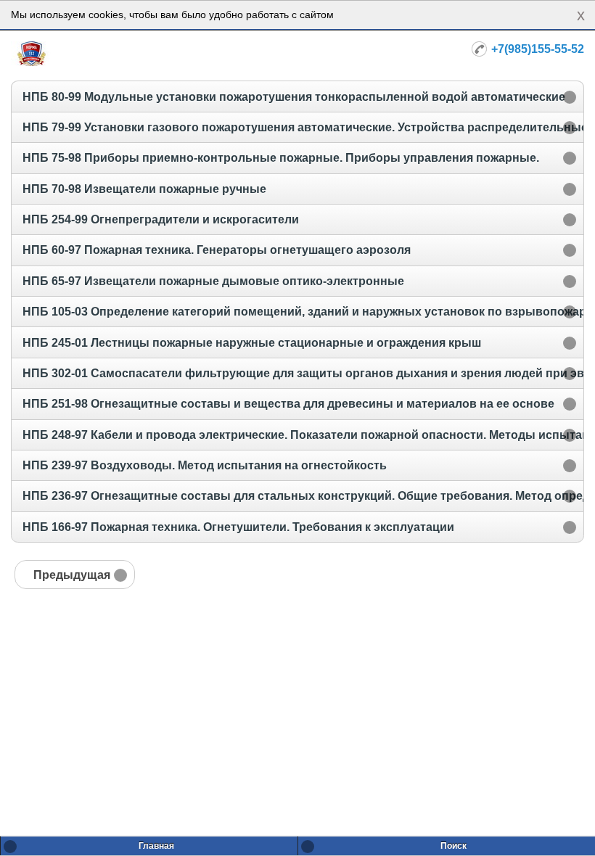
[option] (297, 96)
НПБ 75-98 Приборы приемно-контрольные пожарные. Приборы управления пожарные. (280, 158)
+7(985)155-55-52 (537, 49)
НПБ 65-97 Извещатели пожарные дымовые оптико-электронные (213, 281)
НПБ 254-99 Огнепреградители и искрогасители (160, 219)
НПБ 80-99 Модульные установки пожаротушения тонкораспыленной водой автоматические (293, 97)
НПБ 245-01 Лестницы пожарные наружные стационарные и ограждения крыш (251, 343)
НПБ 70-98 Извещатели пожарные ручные (144, 189)
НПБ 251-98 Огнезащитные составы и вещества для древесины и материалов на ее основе (288, 404)
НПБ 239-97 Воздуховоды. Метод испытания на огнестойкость (204, 465)
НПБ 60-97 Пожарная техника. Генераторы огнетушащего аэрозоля (216, 250)
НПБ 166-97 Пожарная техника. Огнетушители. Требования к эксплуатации (238, 527)
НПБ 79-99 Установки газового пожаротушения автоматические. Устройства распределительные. (306, 127)
